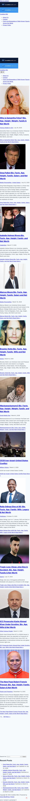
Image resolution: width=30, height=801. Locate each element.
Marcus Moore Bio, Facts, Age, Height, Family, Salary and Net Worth (13, 295)
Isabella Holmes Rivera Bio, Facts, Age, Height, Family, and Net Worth (14, 238)
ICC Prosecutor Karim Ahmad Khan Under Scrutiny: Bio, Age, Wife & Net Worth (14, 624)
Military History (4, 467)
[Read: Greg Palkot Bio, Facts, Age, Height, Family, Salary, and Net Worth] (12, 169)
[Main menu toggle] (2, 72)
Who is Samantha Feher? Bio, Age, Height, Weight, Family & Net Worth (13, 121)
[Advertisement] (15, 42)
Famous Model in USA (6, 127)
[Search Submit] (21, 756)
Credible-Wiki (4, 14)
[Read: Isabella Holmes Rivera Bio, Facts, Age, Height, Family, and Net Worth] (12, 231)
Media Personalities (6, 182)
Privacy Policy (7, 25)
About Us (5, 17)
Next (8, 716)
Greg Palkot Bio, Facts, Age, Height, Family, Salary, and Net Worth (14, 176)
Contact (5, 19)
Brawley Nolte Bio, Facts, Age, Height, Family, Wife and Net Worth (13, 352)
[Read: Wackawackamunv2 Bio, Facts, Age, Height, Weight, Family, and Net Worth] (12, 401)
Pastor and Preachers (6, 691)
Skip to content (4, 1)
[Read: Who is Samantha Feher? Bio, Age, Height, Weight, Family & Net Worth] (14, 114)
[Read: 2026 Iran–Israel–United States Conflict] (12, 456)
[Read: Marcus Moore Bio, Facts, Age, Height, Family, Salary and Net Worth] (12, 288)
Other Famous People (6, 631)
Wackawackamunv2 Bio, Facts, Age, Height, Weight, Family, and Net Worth (14, 409)
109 (4, 716)
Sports (2, 576)
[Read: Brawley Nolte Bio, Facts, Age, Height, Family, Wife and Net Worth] (12, 345)
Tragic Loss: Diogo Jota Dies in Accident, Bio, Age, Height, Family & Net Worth (14, 570)
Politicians (3, 516)
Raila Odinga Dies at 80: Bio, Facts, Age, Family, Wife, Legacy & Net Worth (14, 509)
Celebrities (3, 245)
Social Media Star (5, 415)
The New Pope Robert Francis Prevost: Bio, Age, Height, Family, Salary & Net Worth (15, 685)
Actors (2, 358)
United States (16, 182)
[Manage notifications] (26, 798)
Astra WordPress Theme (7, 797)
